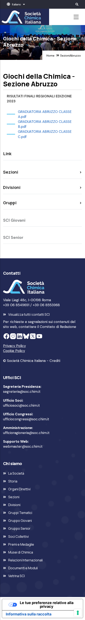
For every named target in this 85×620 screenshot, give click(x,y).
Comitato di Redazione (58, 326)
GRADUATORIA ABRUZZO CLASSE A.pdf (45, 114)
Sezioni (65, 55)
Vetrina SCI (16, 576)
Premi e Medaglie (21, 544)
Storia (12, 481)
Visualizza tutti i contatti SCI (29, 314)
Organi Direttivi (19, 489)
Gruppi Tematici (20, 512)
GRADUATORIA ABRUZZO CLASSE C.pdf (45, 134)
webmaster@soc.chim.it (22, 446)
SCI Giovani (14, 220)
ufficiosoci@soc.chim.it (21, 405)
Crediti (55, 360)
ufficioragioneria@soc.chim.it (26, 432)
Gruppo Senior (19, 528)
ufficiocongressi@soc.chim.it (26, 419)
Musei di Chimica (20, 552)
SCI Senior (13, 237)
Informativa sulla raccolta (28, 614)
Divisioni (14, 505)
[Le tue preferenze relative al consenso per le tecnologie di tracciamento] (78, 613)
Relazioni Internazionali (25, 560)
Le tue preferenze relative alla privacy (46, 605)
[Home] (20, 17)
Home (50, 55)
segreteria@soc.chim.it (21, 391)
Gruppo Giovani (20, 520)
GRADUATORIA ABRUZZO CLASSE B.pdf (45, 124)
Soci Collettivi (18, 536)
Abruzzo (75, 55)
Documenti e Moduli (23, 568)
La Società (16, 473)
